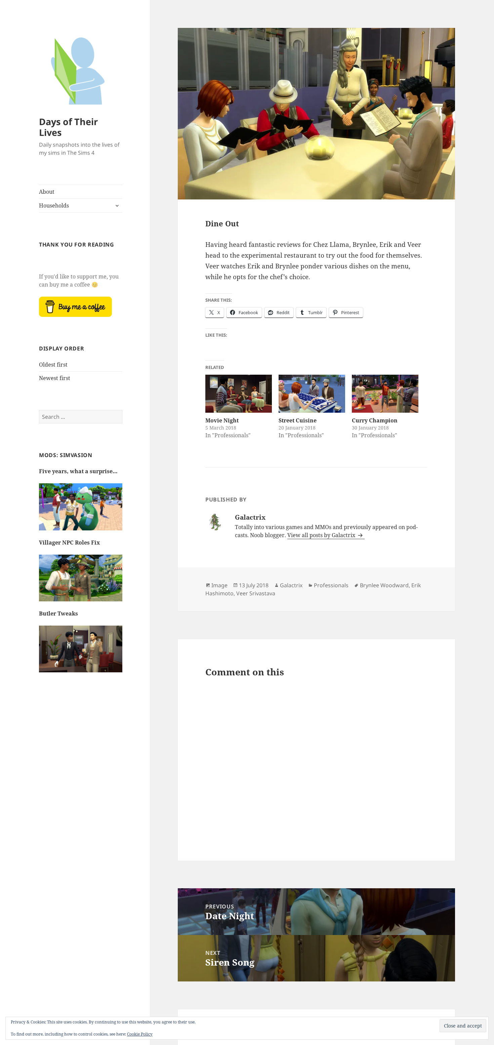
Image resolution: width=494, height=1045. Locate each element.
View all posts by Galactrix (322, 535)
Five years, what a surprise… (78, 471)
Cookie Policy (140, 1034)
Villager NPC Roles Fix (69, 542)
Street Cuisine (298, 420)
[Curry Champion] (385, 394)
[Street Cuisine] (312, 394)
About (46, 191)
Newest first (54, 378)
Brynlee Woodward (384, 585)
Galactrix (291, 585)
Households (54, 205)
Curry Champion (375, 420)
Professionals (331, 585)
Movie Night (222, 420)
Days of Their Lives (68, 127)
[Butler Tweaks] (80, 652)
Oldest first (53, 364)
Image (219, 585)
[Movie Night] (238, 394)
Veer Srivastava (255, 593)
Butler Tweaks (58, 613)
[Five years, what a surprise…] (80, 510)
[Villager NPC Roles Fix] (80, 581)
